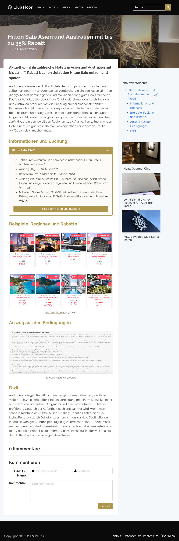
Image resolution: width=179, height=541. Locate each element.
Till (10, 49)
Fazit (133, 131)
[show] (108, 150)
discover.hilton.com (55, 312)
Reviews (92, 7)
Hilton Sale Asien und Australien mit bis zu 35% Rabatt (143, 94)
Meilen (66, 7)
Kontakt (116, 536)
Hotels (53, 7)
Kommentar (17, 483)
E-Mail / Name (20, 473)
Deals (40, 7)
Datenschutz (132, 536)
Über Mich (168, 536)
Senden (105, 506)
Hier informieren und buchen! (61, 208)
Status (78, 7)
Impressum (151, 536)
